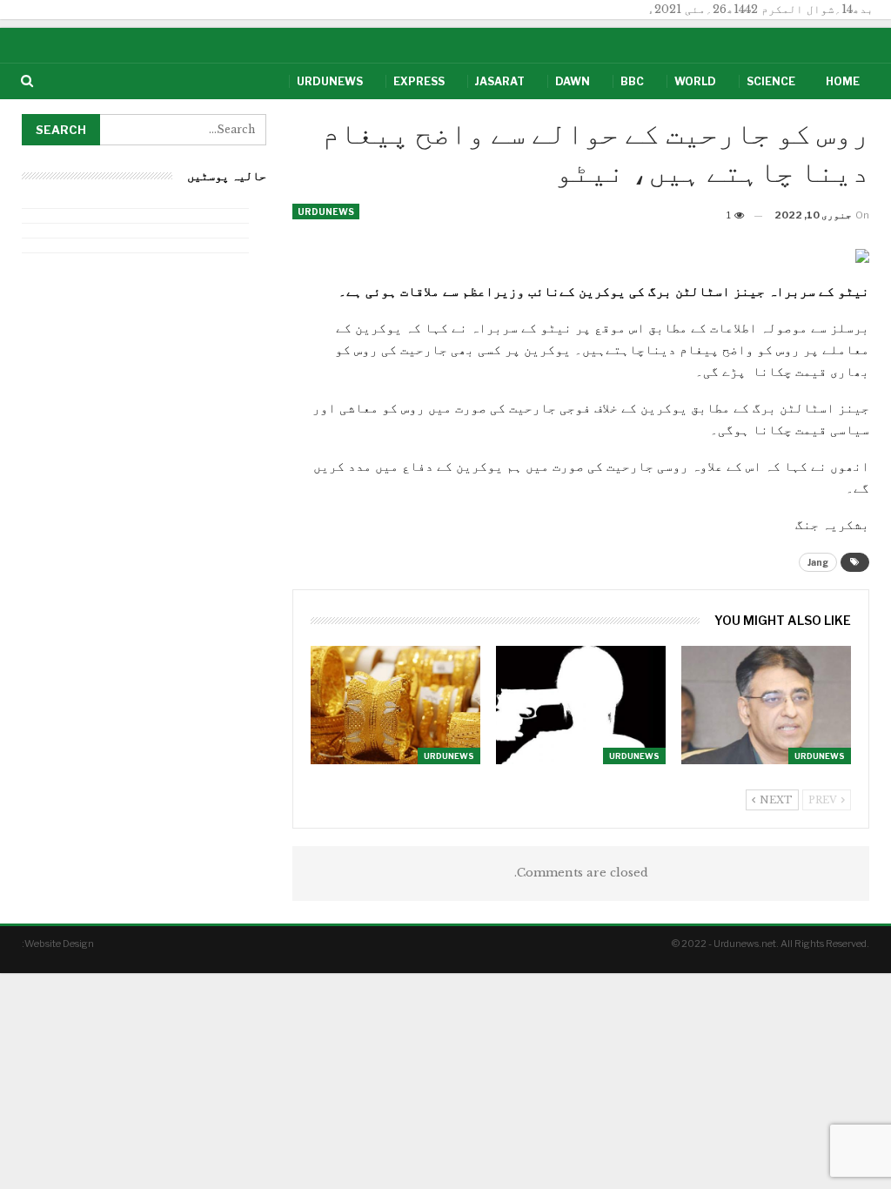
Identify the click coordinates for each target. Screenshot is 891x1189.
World (695, 81)
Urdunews (330, 81)
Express (419, 81)
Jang (817, 562)
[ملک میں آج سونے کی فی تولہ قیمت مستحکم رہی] (395, 705)
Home (843, 81)
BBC (632, 81)
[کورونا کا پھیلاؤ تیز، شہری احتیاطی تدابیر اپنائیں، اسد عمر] (766, 705)
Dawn (572, 81)
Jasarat (500, 81)
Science (771, 81)
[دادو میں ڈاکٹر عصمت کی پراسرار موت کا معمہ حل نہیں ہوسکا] (581, 705)
